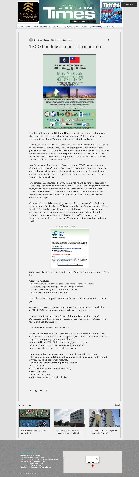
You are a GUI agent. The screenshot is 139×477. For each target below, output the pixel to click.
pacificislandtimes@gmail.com (38, 467)
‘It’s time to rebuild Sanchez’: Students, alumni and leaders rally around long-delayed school (68, 432)
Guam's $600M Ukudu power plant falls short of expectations (104, 432)
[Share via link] (46, 391)
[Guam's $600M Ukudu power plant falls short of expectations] (104, 418)
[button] (129, 4)
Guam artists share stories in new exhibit (33, 432)
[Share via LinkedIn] (41, 391)
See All (118, 405)
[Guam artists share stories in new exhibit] (34, 418)
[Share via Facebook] (30, 391)
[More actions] (108, 40)
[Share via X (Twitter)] (36, 391)
